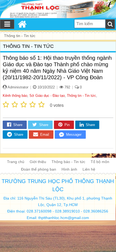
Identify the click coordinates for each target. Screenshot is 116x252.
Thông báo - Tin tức (68, 162)
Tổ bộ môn (100, 162)
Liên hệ (89, 169)
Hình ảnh (69, 169)
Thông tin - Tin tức (81, 96)
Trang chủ (15, 162)
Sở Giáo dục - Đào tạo (47, 96)
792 (66, 87)
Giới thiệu (38, 162)
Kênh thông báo (15, 96)
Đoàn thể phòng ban (38, 169)
